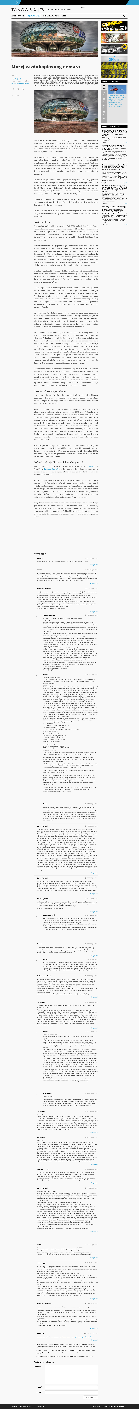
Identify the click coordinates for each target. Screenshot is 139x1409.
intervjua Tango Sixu (52, 469)
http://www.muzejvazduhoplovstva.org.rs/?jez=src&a (75, 1337)
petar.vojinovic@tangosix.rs (20, 83)
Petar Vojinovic (16, 79)
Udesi (64, 16)
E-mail (39, 1392)
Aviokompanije (17, 16)
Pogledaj (125, 142)
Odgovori (94, 565)
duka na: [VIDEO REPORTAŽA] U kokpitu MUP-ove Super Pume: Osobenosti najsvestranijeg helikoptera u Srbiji (114, 166)
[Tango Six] (27, 9)
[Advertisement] (66, 535)
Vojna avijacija (33, 16)
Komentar (38, 1366)
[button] (125, 15)
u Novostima (91, 466)
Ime (40, 1387)
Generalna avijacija (51, 16)
